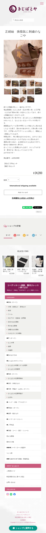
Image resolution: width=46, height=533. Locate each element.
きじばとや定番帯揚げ (15, 393)
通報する (38, 211)
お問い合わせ (11, 482)
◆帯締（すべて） (12, 374)
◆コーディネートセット (15, 419)
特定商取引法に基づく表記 (15, 476)
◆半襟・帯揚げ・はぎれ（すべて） (18, 389)
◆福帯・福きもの (12, 413)
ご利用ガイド (11, 471)
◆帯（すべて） (12, 338)
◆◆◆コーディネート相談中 (16, 447)
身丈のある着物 (13, 322)
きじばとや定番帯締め (15, 378)
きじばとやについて (23, 512)
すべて (8, 235)
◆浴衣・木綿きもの (13, 383)
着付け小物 (10, 442)
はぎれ (10, 397)
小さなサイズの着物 (14, 333)
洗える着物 (10, 436)
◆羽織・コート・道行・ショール (18, 430)
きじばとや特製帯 (14, 369)
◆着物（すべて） (12, 302)
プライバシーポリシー (23, 514)
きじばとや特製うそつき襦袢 (17, 365)
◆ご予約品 (10, 425)
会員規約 (23, 520)
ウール (10, 314)
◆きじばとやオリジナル (15, 361)
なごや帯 (11, 342)
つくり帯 (9, 453)
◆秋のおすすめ (12, 355)
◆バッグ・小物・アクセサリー (17, 402)
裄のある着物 (12, 326)
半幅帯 (10, 350)
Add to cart (23, 192)
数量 (5, 180)
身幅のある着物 (13, 329)
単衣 (9, 310)
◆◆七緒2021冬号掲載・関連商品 (18, 459)
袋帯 (9, 346)
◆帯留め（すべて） (13, 408)
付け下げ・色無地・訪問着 (17, 318)
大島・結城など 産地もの (17, 306)
